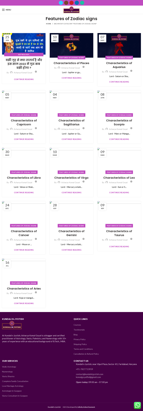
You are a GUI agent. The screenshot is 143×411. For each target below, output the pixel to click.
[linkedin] (77, 3)
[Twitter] (61, 3)
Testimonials (79, 329)
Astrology (23, 54)
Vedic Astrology (9, 366)
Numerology (7, 371)
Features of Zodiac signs (71, 58)
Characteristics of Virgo (71, 178)
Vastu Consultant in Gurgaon (15, 396)
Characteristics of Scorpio (119, 122)
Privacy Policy (79, 339)
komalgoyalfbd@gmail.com (88, 377)
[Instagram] (66, 3)
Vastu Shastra (8, 376)
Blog (76, 334)
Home (48, 24)
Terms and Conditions (83, 349)
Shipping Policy (80, 344)
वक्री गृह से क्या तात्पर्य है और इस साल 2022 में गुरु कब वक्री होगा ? (24, 64)
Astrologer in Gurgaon (12, 391)
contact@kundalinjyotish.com (89, 374)
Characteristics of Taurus (119, 233)
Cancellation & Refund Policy (86, 354)
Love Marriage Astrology (12, 386)
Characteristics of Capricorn (24, 122)
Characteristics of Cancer (24, 233)
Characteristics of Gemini (71, 233)
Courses (77, 325)
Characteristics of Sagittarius (71, 122)
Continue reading (24, 79)
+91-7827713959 (84, 369)
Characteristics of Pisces (71, 63)
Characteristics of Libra (24, 178)
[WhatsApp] (82, 3)
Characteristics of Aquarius (119, 65)
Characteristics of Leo (119, 178)
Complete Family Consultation (15, 381)
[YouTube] (71, 3)
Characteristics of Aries (24, 289)
